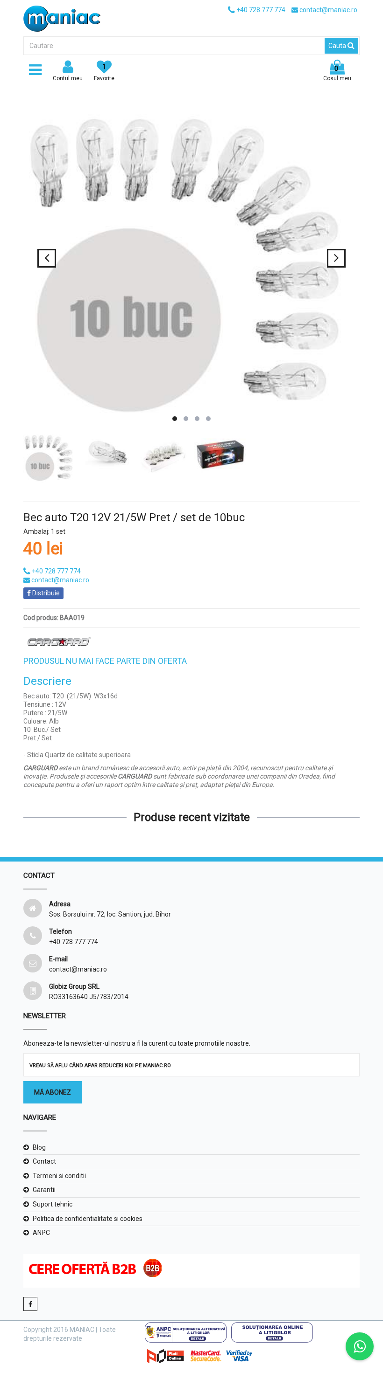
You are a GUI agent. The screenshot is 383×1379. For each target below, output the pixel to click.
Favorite (104, 72)
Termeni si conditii (59, 1175)
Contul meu (68, 78)
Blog (39, 1147)
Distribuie (45, 593)
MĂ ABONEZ (52, 1092)
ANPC (41, 1232)
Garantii (44, 1189)
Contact (44, 1161)
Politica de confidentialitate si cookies (87, 1218)
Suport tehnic (52, 1204)
